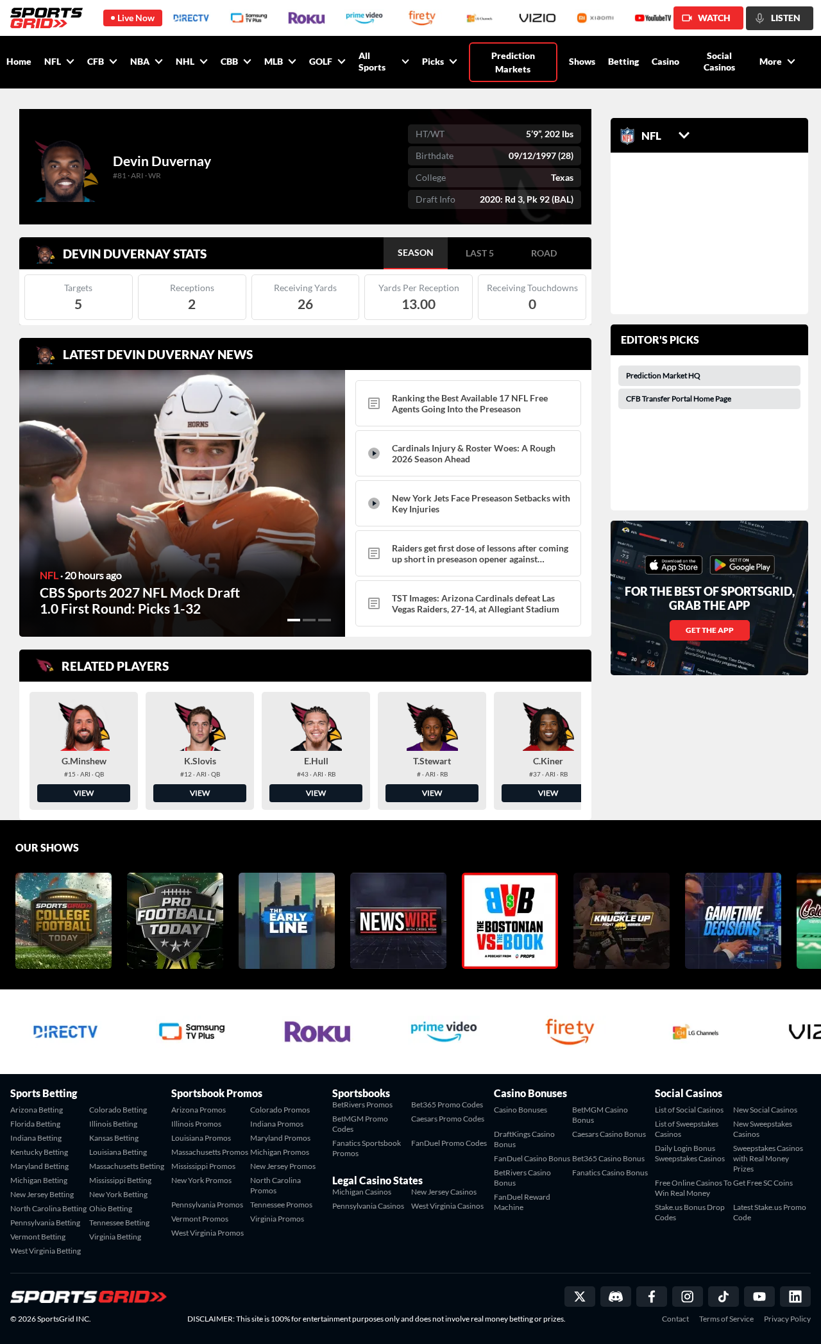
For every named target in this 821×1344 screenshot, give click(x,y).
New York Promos (201, 1180)
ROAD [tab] (544, 253)
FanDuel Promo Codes (449, 1143)
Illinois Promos (196, 1124)
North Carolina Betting (48, 1208)
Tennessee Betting (119, 1222)
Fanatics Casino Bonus (610, 1172)
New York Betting (118, 1194)
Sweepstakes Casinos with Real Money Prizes (768, 1158)
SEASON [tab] (416, 252)
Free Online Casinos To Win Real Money (693, 1188)
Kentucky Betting (39, 1152)
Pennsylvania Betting (45, 1222)
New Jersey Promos (283, 1166)
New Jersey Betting (42, 1194)
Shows (582, 61)
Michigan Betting (38, 1180)
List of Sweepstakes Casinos (686, 1129)
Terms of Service (726, 1319)
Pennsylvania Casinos (368, 1206)
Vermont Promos (199, 1218)
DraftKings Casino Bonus (524, 1139)
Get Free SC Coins (763, 1183)
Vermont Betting (37, 1236)
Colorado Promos (280, 1109)
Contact (675, 1319)
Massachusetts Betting (126, 1166)
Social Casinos (719, 61)
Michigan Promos (279, 1152)
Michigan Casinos (361, 1192)
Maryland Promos (280, 1138)
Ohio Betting (110, 1208)
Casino (665, 61)
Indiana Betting (36, 1138)
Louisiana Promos (201, 1138)
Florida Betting (35, 1124)
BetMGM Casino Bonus (600, 1115)
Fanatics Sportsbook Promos (366, 1148)
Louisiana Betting (118, 1152)
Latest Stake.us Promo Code (769, 1212)
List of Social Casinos (689, 1109)
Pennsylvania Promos (207, 1204)
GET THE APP (710, 630)
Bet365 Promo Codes (447, 1104)
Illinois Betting (113, 1124)
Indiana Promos (276, 1124)
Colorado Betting (118, 1109)
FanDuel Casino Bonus (532, 1158)
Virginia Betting (115, 1236)
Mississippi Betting (120, 1180)
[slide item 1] (293, 620)
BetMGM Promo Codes (360, 1124)
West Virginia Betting (45, 1251)
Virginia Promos (277, 1218)
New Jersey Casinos (444, 1192)
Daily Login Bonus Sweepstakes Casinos (690, 1153)
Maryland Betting (39, 1166)
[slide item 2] (309, 620)
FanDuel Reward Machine (522, 1202)
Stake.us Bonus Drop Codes (690, 1212)
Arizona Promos (198, 1109)
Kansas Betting (114, 1138)
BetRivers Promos (362, 1104)
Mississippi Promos (203, 1166)
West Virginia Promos (207, 1233)
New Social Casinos (765, 1109)
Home (18, 61)
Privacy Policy (787, 1319)
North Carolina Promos (275, 1185)
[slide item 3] (324, 620)
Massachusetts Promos (209, 1152)
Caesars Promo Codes (447, 1118)
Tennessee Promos (281, 1204)
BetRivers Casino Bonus (522, 1178)
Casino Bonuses (520, 1109)
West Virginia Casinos (447, 1206)
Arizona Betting (36, 1109)
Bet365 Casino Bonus (608, 1158)
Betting (623, 61)
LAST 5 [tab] (480, 253)
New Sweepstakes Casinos (762, 1129)
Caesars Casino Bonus (609, 1134)
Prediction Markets (513, 62)
